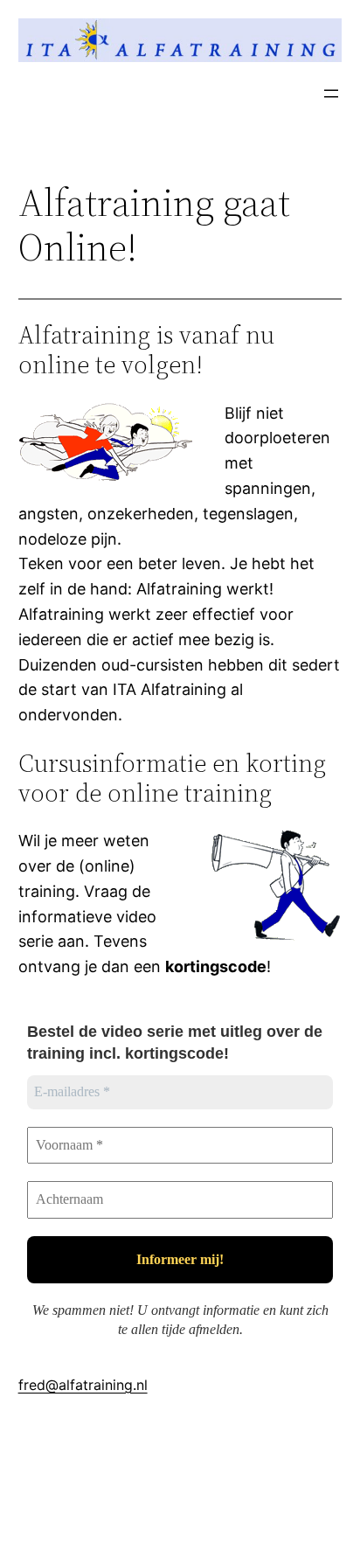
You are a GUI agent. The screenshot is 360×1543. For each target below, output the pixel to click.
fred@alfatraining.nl (83, 1385)
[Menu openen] (331, 93)
